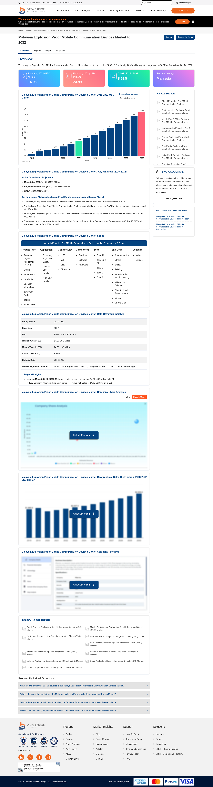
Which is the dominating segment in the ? (69, 710)
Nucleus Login (185, 3)
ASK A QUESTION (174, 198)
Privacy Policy (132, 754)
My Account (131, 744)
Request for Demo (185, 37)
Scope (48, 50)
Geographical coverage (128, 94)
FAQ (128, 759)
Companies (60, 50)
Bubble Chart (139, 397)
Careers (100, 754)
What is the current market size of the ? (68, 694)
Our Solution (62, 10)
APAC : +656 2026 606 (72, 3)
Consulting (161, 744)
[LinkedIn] (21, 757)
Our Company (158, 10)
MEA (68, 754)
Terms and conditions (136, 749)
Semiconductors (39, 30)
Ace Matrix (140, 10)
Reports (37, 50)
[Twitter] (30, 757)
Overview (25, 50)
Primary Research (119, 10)
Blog (98, 734)
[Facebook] (39, 757)
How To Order (132, 734)
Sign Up (169, 37)
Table (127, 397)
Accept (182, 22)
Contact (99, 759)
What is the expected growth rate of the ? (69, 702)
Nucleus (100, 10)
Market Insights (82, 10)
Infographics (102, 744)
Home (20, 30)
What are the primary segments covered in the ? (72, 686)
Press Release (103, 739)
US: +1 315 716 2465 (30, 3)
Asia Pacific (71, 749)
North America (73, 744)
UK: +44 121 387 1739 (51, 3)
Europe (69, 739)
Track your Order (134, 739)
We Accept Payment (119, 781)
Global (69, 734)
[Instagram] (48, 757)
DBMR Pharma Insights (167, 749)
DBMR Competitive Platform (169, 754)
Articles (99, 749)
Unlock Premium (82, 435)
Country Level (72, 759)
